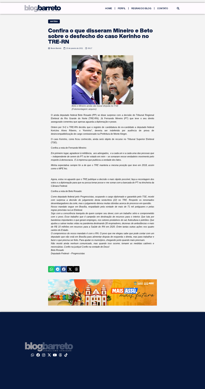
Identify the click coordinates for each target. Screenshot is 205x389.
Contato (162, 8)
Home (108, 8)
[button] (178, 8)
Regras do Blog (141, 8)
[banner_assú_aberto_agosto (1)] (102, 304)
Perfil (122, 8)
